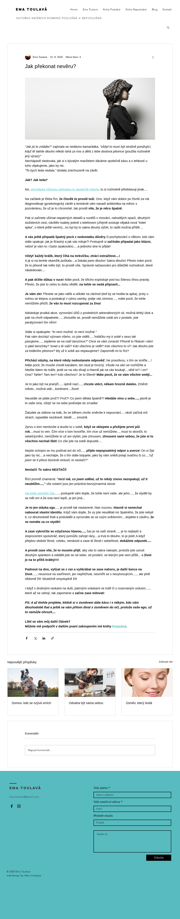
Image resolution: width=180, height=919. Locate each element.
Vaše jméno (101, 787)
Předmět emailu (103, 815)
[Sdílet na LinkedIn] (44, 638)
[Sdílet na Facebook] (26, 638)
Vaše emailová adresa (107, 801)
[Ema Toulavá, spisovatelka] (11, 806)
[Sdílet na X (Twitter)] (35, 638)
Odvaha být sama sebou (86, 703)
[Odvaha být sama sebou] (90, 682)
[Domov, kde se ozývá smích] (33, 682)
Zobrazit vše (166, 661)
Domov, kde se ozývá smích (31, 703)
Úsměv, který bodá (139, 703)
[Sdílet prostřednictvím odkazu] (52, 638)
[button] (168, 27)
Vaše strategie (32, 875)
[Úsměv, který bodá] (147, 682)
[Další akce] (153, 57)
